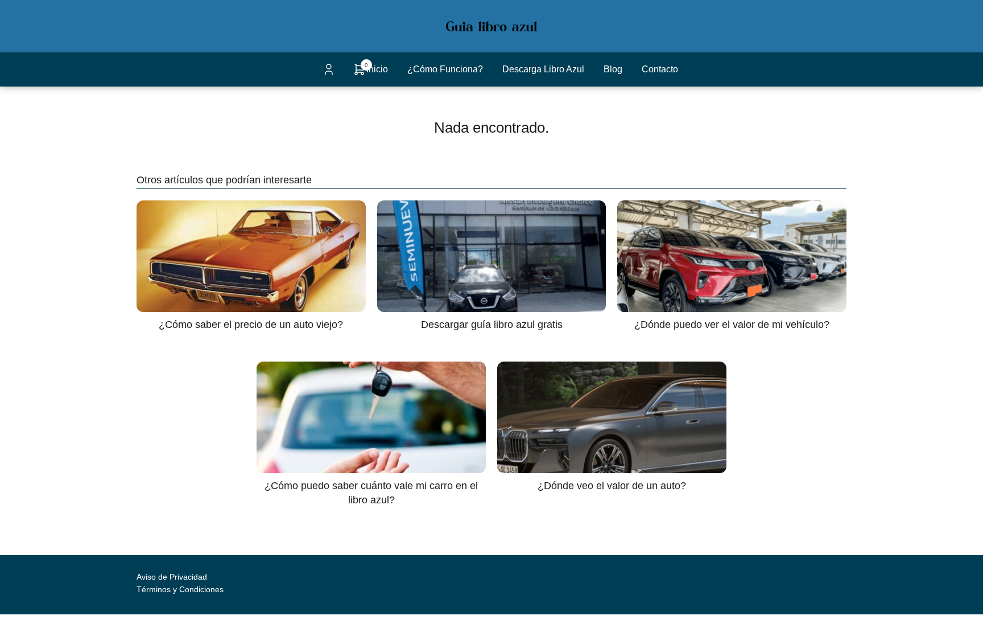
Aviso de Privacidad (172, 576)
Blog (613, 69)
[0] (359, 73)
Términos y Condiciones (180, 589)
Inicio (377, 69)
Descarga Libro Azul (543, 69)
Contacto (660, 69)
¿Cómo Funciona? (445, 69)
